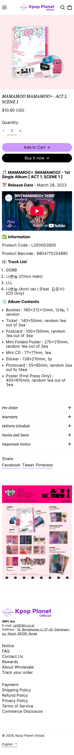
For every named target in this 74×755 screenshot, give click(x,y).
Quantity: (10, 122)
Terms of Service (17, 706)
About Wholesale (18, 667)
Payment (10, 684)
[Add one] (20, 130)
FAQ (5, 651)
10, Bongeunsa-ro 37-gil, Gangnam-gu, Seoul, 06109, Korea (36, 631)
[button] (62, 7)
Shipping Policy (16, 690)
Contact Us (12, 656)
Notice (8, 645)
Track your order (17, 672)
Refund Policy (15, 695)
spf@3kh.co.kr (24, 625)
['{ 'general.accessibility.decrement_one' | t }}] (3, 130)
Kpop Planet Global (29, 735)
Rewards (10, 661)
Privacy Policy (15, 700)
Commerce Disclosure (22, 711)
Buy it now (34, 158)
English (8, 744)
